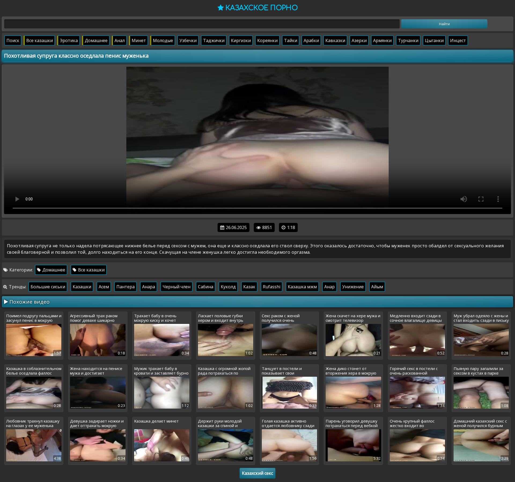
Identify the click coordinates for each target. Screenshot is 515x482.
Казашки (82, 287)
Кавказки (335, 40)
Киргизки (241, 40)
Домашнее (96, 40)
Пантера (125, 287)
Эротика (69, 40)
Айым (377, 287)
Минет (139, 40)
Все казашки (39, 40)
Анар (329, 287)
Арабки (311, 40)
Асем (104, 287)
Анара (148, 287)
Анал (120, 40)
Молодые (163, 40)
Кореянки (267, 40)
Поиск (12, 40)
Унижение (353, 287)
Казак (249, 287)
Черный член (176, 287)
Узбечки (188, 40)
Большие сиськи (48, 287)
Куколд (228, 287)
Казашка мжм (302, 287)
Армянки (382, 40)
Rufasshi (271, 287)
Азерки (359, 40)
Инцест (458, 40)
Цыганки (434, 40)
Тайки (290, 40)
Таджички (214, 40)
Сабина (205, 287)
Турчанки (408, 40)
